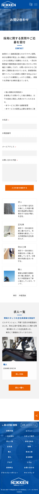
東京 (15, 295)
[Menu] (35, 4)
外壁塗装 (22, 295)
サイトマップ (29, 473)
